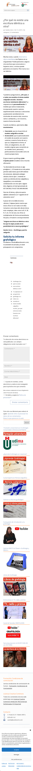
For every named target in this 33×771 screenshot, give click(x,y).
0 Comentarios (14, 32)
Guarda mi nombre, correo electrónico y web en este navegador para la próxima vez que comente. (15, 384)
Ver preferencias (16, 759)
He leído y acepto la (14, 396)
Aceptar (16, 750)
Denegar (16, 754)
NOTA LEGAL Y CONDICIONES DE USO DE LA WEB (24, 766)
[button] (30, 730)
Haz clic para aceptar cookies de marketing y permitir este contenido (16, 83)
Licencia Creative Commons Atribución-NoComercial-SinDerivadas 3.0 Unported (15, 701)
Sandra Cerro (9, 30)
